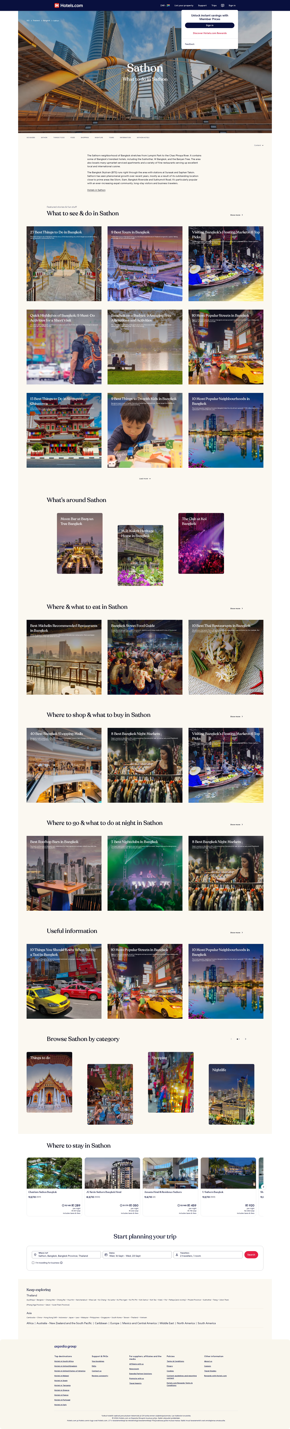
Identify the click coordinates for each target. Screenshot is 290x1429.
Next (244, 1039)
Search (251, 1254)
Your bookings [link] (98, 1361)
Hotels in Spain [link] (61, 1380)
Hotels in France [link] (61, 1395)
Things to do (58, 138)
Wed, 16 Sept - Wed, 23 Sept (125, 1255)
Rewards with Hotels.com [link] (215, 1376)
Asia (29, 1313)
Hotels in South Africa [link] (64, 1361)
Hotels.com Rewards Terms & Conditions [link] (180, 1384)
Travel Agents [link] (135, 1383)
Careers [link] (207, 1366)
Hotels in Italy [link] (60, 1405)
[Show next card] (263, 1186)
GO (28, 20)
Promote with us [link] (136, 1378)
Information (125, 138)
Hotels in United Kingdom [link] (65, 1366)
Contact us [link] (97, 1371)
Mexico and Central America (139, 1323)
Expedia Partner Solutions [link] (140, 1373)
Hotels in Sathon (96, 190)
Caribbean (101, 1323)
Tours (111, 138)
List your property (184, 5)
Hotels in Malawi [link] (61, 1376)
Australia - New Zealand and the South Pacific (64, 1323)
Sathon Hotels (143, 138)
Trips (214, 5)
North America (186, 1323)
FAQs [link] (94, 1366)
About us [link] (208, 1361)
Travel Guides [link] (210, 1371)
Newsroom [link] (134, 1369)
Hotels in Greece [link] (61, 1390)
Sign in (232, 5)
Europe (114, 1323)
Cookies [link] (170, 1371)
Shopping (85, 138)
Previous (231, 1039)
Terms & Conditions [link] (175, 1361)
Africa (30, 1323)
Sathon (44, 138)
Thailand (36, 20)
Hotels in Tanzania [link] (62, 1385)
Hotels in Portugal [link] (62, 1400)
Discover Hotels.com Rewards (210, 33)
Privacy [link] (170, 1366)
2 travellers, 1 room (190, 1255)
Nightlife (99, 138)
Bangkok (46, 20)
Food (73, 138)
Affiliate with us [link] (136, 1364)
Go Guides (31, 138)
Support (202, 5)
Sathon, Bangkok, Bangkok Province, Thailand (63, 1255)
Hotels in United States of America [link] (69, 1371)
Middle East (167, 1323)
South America (207, 1323)
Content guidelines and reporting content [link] (182, 1377)
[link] (209, 44)
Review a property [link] (100, 1376)
